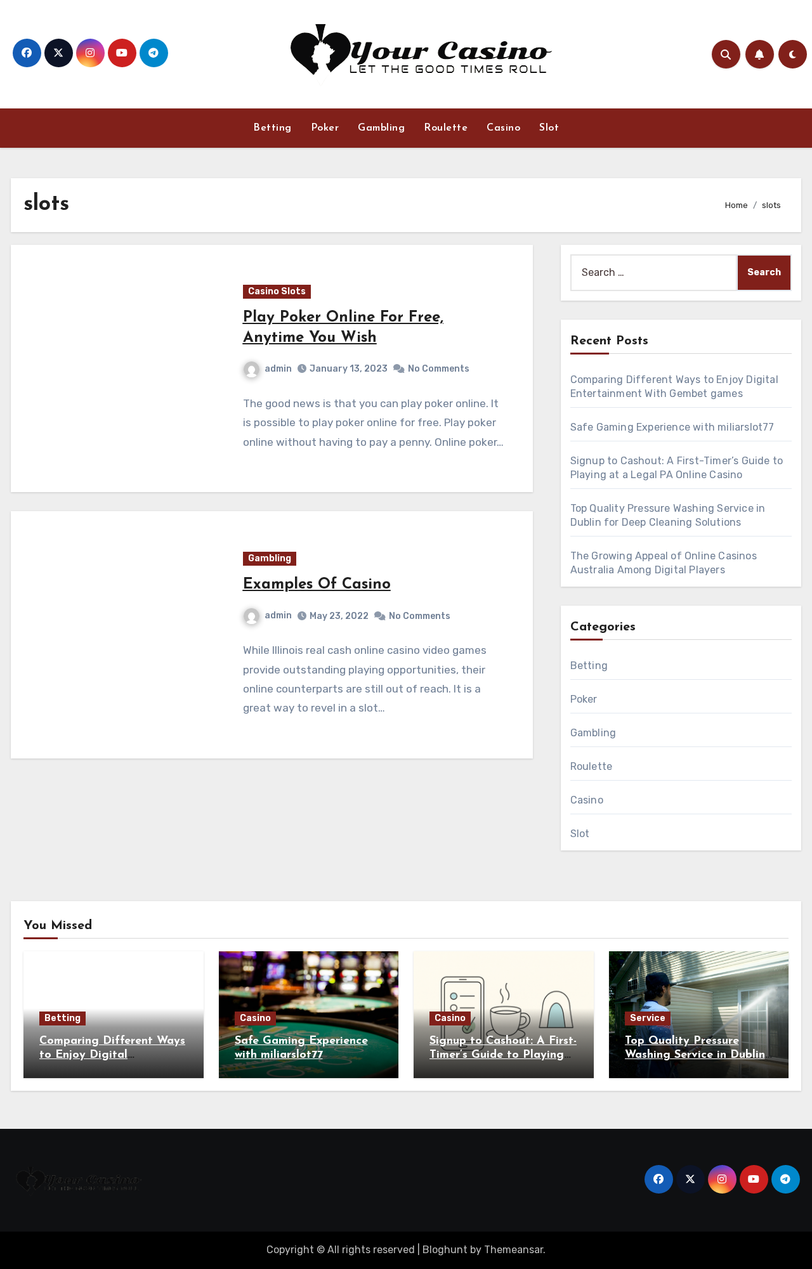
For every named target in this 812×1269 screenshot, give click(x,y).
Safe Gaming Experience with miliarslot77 (672, 427)
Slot (549, 128)
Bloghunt (445, 1250)
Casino (503, 128)
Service (647, 1018)
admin (278, 368)
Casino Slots (277, 291)
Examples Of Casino (317, 584)
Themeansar (513, 1250)
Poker (325, 128)
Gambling (381, 128)
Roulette (446, 128)
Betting (272, 128)
